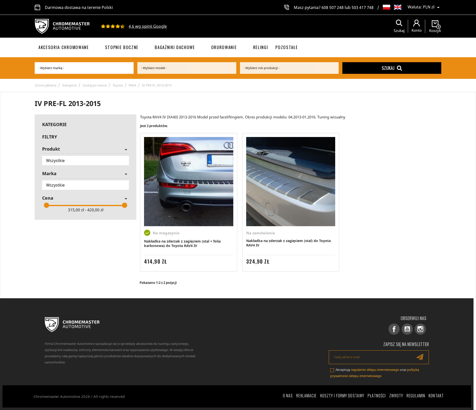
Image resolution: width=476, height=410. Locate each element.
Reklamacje (306, 396)
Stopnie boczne (122, 47)
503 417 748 (363, 7)
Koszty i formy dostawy (342, 396)
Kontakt (436, 396)
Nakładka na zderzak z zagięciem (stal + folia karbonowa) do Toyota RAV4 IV (182, 243)
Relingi (260, 47)
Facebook (394, 329)
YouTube (407, 329)
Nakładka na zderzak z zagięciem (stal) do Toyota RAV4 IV (288, 242)
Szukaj (388, 68)
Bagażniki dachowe (175, 47)
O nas (288, 396)
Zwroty (396, 396)
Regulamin (416, 396)
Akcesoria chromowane (63, 47)
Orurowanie (224, 47)
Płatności (377, 396)
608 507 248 (333, 7)
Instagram (420, 329)
